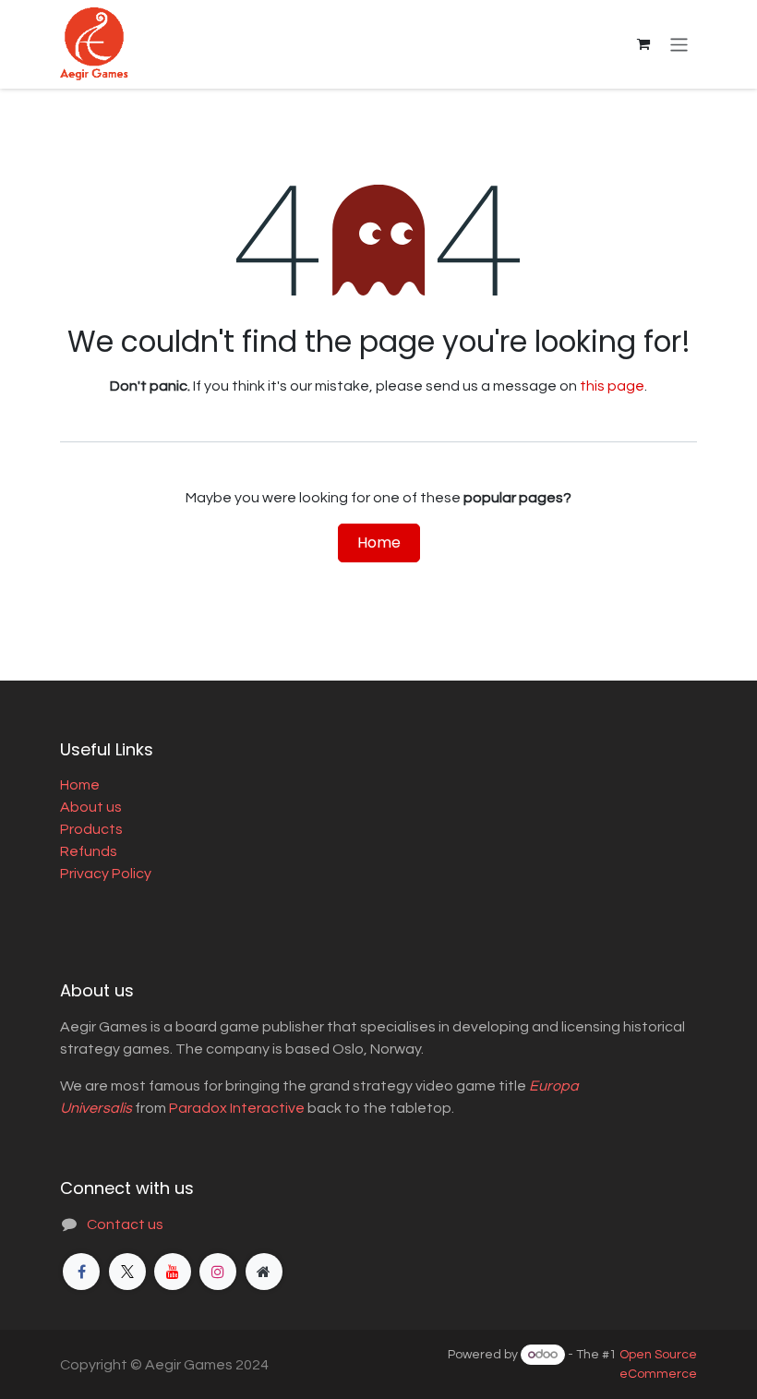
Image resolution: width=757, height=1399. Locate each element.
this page (612, 386)
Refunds (88, 851)
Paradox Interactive (237, 1108)
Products (91, 829)
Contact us (125, 1224)
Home (379, 542)
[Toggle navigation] (679, 44)
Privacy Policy (105, 873)
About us (91, 807)
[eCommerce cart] (643, 44)
